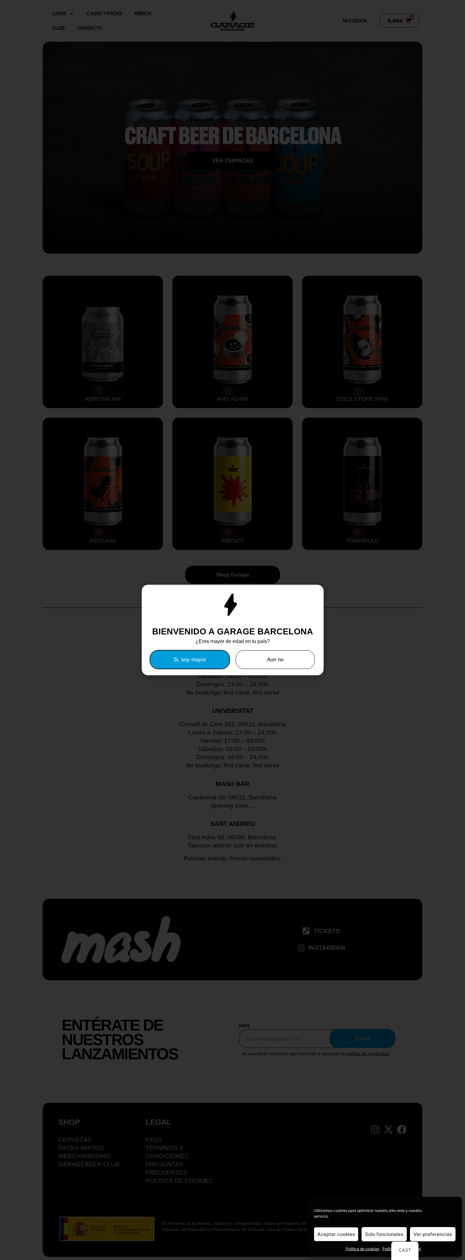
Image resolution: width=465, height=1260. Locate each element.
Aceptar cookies (336, 1234)
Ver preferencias (432, 1234)
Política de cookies (362, 1248)
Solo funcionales (384, 1234)
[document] (232, 630)
